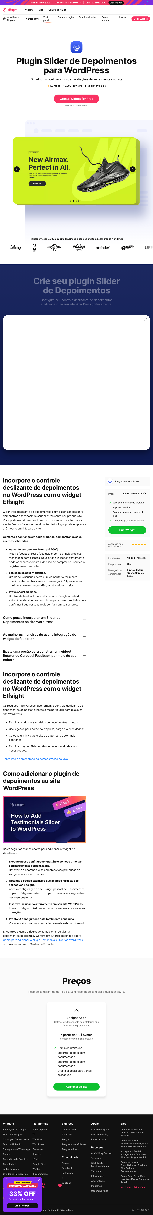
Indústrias (96, 1185)
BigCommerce (40, 1174)
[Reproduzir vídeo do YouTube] (44, 819)
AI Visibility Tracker (101, 1153)
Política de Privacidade (60, 1210)
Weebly (36, 1169)
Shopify (36, 1154)
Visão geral (46, 19)
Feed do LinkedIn (12, 1144)
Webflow (37, 1139)
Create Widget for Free (76, 99)
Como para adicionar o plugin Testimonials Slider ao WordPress (43, 940)
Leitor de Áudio (11, 1169)
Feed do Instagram (13, 1134)
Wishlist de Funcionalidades (100, 1165)
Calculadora (9, 1164)
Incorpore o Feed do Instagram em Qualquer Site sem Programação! (133, 1154)
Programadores (70, 1149)
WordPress (38, 1144)
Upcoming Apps (99, 1190)
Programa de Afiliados (74, 1144)
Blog (41, 9)
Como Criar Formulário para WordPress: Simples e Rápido (135, 1179)
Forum (65, 1163)
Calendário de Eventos (15, 1159)
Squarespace (39, 1129)
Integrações (97, 1176)
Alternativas (98, 1181)
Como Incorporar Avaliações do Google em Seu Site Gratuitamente (134, 1143)
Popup (6, 1154)
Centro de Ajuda (57, 9)
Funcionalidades (88, 17)
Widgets (29, 9)
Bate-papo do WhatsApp (16, 1149)
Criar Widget (141, 18)
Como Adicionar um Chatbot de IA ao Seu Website (132, 1132)
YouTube (66, 1182)
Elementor (37, 1149)
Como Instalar (106, 19)
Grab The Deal (22, 1205)
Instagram (67, 1173)
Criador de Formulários (15, 1174)
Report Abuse (98, 1139)
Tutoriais (96, 1171)
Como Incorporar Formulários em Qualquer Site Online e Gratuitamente (134, 1167)
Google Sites (39, 1164)
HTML (35, 1159)
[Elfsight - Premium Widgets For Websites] (10, 9)
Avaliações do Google (14, 1129)
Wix (34, 1134)
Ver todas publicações (133, 1187)
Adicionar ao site (76, 1086)
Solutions (96, 1158)
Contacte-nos (69, 1129)
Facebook (67, 1168)
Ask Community (99, 1134)
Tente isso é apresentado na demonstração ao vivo (35, 758)
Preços (122, 17)
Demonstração (66, 17)
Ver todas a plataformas (46, 1185)
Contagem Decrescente (16, 1139)
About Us (67, 1134)
